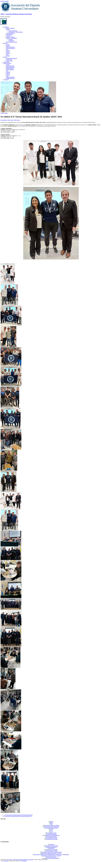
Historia (8, 29)
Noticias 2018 (9, 60)
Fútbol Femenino (10, 68)
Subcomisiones (9, 34)
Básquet (8, 45)
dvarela (18, 120)
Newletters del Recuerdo (11, 58)
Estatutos (11, 39)
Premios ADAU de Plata (11, 42)
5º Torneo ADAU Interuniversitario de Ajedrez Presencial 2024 (17, 814)
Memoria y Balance (10, 37)
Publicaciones (6, 62)
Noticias (5, 57)
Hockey (8, 52)
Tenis (7, 54)
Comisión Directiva (10, 33)
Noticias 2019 (9, 59)
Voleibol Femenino (10, 77)
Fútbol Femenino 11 (10, 47)
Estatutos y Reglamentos (11, 38)
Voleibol (8, 55)
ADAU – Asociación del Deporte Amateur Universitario (16, 14)
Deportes (5, 43)
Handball (8, 72)
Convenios (8, 35)
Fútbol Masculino (10, 69)
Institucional (6, 27)
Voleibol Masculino (10, 78)
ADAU (2, 113)
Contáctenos (6, 79)
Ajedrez (8, 44)
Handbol (8, 50)
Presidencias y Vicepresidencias (16, 32)
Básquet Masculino (10, 67)
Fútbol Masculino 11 (10, 48)
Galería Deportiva (7, 63)
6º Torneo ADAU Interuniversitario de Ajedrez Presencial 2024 (17, 816)
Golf (7, 49)
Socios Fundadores (13, 30)
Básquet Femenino (10, 65)
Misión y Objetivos (10, 28)
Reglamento (11, 40)
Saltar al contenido (5, 1)
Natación (8, 53)
